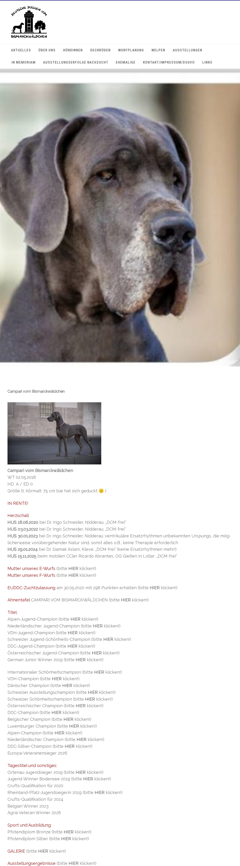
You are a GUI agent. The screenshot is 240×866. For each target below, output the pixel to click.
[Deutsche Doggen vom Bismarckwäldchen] (29, 36)
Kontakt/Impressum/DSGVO (169, 62)
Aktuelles (21, 50)
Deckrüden (100, 50)
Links (207, 62)
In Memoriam (23, 62)
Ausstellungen (187, 50)
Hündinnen (73, 50)
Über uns (47, 50)
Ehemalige (125, 62)
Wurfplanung (131, 50)
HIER (73, 568)
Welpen (158, 50)
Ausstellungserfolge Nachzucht (75, 62)
